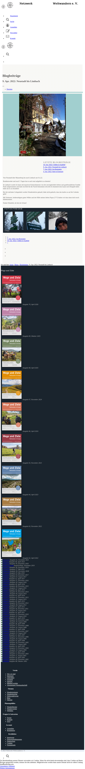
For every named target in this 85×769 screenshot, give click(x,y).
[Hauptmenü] (7, 62)
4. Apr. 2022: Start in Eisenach (53, 171)
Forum (9, 718)
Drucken (9, 89)
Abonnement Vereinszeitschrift (17, 685)
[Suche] (7, 56)
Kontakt (9, 720)
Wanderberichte (12, 694)
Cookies (9, 743)
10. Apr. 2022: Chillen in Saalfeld (54, 165)
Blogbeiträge (24, 264)
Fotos (23, 152)
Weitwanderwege (12, 696)
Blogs (16, 264)
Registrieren (11, 730)
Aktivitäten (10, 678)
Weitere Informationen (7, 768)
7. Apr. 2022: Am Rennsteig (52, 169)
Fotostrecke (14, 209)
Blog (8, 698)
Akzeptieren (4, 766)
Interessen (10, 676)
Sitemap (9, 700)
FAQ (8, 721)
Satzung (9, 681)
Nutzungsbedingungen (14, 739)
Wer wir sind (11, 674)
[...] (36, 221)
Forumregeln (11, 745)
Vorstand (10, 679)
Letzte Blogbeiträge (57, 162)
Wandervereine (12, 709)
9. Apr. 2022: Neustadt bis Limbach (55, 167)
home (11, 264)
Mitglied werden (12, 683)
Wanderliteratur (12, 707)
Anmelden (10, 728)
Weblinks (10, 711)
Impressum (10, 737)
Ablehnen (11, 766)
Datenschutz (11, 741)
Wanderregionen (12, 692)
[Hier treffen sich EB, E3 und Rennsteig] (14, 221)
